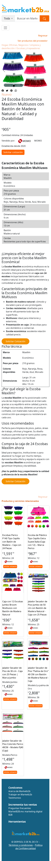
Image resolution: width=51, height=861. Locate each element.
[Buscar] (44, 18)
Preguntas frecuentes (19, 808)
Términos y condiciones (21, 845)
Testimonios (14, 797)
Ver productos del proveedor (33, 40)
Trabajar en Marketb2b (20, 794)
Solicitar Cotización (15, 341)
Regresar (43, 35)
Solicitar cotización (13, 152)
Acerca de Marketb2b (19, 791)
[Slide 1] (22, 84)
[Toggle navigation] (5, 28)
